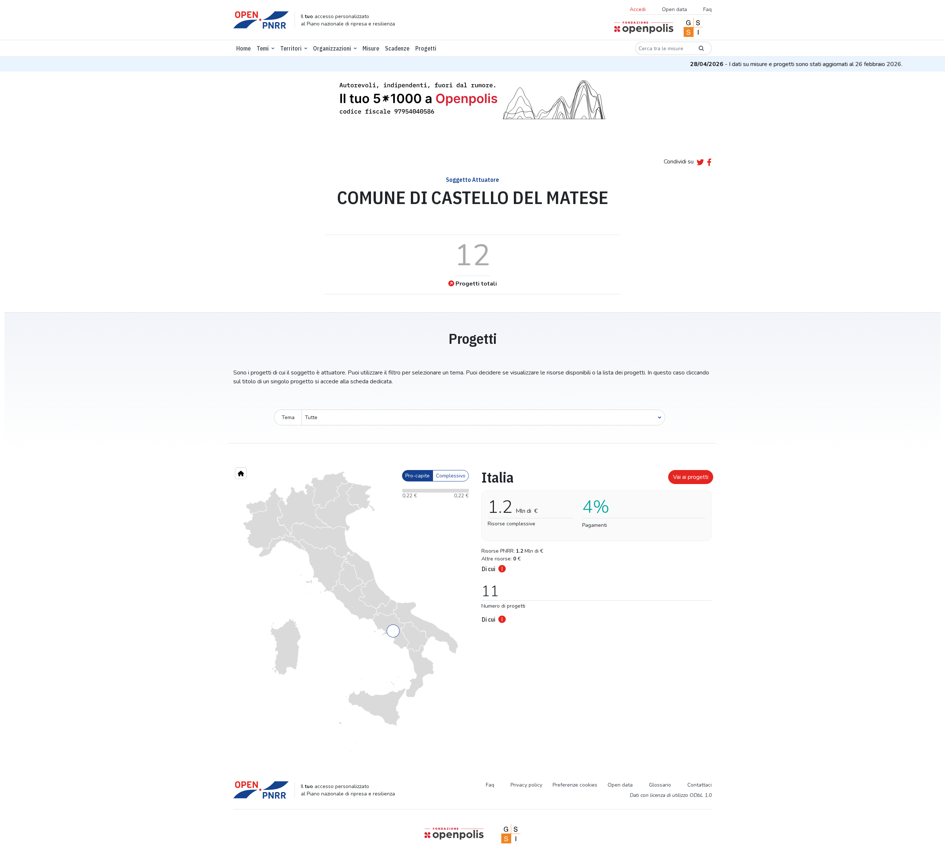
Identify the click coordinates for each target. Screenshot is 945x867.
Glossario (660, 784)
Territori (291, 48)
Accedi (638, 9)
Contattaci (699, 784)
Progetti (425, 48)
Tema (288, 417)
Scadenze (397, 48)
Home (243, 48)
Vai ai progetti (690, 477)
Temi (263, 48)
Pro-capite (417, 475)
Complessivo (450, 475)
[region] (351, 611)
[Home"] (241, 473)
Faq (707, 9)
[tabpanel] (594, 544)
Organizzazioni (332, 48)
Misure (370, 48)
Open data (674, 9)
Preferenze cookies (575, 784)
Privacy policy (526, 784)
